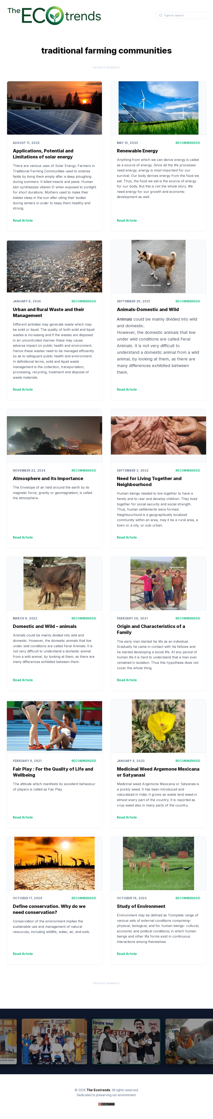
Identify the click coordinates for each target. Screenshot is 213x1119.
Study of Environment (141, 906)
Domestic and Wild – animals (45, 626)
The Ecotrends (98, 1090)
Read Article (23, 221)
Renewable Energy (137, 150)
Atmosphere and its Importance (48, 478)
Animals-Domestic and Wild (148, 309)
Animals (125, 319)
